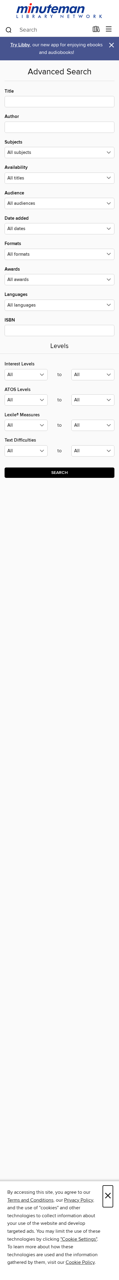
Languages (16, 294)
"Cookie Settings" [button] (78, 1239)
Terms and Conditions (30, 1200)
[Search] (9, 29)
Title (9, 91)
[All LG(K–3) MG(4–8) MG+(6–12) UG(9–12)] (26, 377)
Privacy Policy (78, 1200)
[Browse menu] (108, 29)
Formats (13, 244)
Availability (16, 167)
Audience (14, 193)
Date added (17, 218)
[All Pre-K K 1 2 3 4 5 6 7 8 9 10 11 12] (26, 453)
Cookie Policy (80, 1262)
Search (59, 472)
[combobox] (47, 30)
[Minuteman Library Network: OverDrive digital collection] (59, 11)
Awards (12, 269)
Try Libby (20, 45)
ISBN (10, 320)
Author (12, 116)
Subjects (13, 142)
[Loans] (96, 30)
